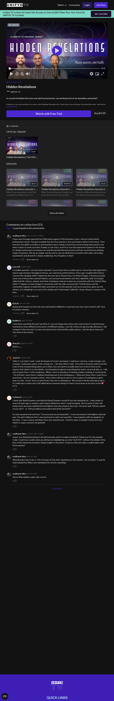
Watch (61, 5)
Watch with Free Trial (49, 113)
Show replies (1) (32, 296)
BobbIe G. (17, 320)
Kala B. (16, 303)
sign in (9, 228)
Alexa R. (16, 343)
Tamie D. (16, 358)
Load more (57, 488)
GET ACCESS (101, 14)
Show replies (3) (32, 259)
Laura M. (16, 267)
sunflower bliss (19, 235)
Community (74, 5)
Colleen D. (17, 397)
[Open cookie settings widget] (4, 696)
